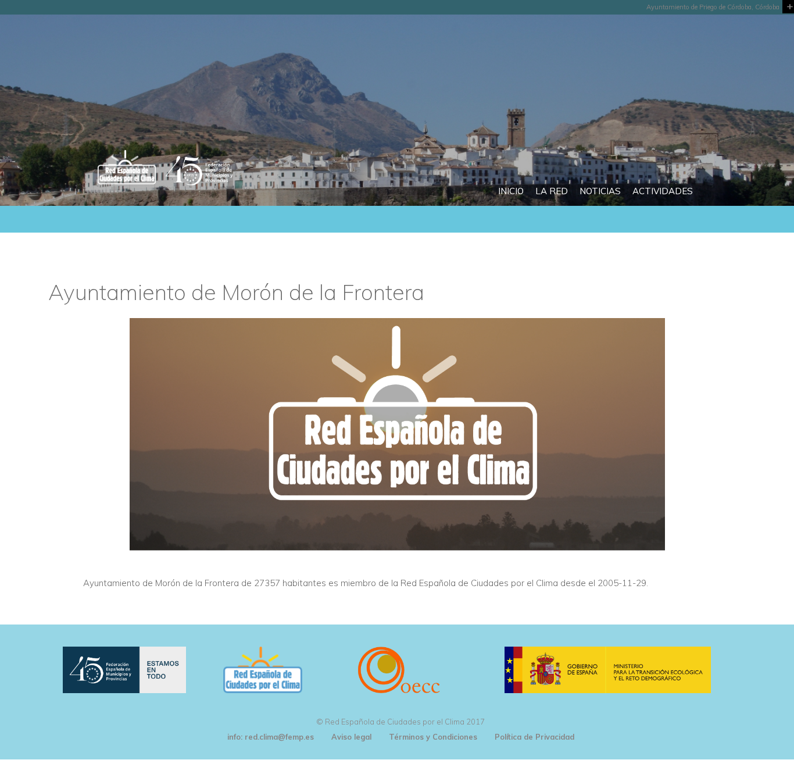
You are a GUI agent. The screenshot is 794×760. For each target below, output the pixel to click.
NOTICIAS (600, 191)
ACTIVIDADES (662, 191)
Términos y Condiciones (433, 736)
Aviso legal (351, 736)
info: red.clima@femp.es (270, 736)
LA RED (551, 191)
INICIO (511, 191)
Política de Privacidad (534, 736)
